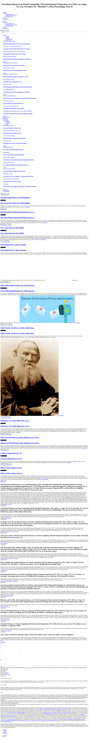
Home (4, 12)
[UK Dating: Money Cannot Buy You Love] (8, 79)
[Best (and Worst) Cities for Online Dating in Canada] (8, 67)
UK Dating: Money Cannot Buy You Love (12, 81)
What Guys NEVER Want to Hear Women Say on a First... (20, 437)
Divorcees (5, 118)
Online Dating (6, 120)
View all (5, 61)
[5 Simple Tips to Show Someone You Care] (11, 130)
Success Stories (6, 191)
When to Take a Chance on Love (11, 468)
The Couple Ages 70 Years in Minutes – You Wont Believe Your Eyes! (18, 176)
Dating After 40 (6, 117)
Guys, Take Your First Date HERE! (12, 228)
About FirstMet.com (10, 14)
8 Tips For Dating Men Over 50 (11, 453)
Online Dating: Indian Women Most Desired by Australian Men (17, 59)
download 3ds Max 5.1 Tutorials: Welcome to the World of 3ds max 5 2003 (58, 712)
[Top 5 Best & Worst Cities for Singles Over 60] (8, 100)
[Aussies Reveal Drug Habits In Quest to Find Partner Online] (9, 41)
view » (4, 671)
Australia (7, 36)
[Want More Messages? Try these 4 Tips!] (8, 125)
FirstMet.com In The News (11, 15)
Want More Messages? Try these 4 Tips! (12, 128)
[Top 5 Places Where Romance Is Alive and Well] (10, 105)
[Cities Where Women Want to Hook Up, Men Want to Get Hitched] (17, 111)
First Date (8, 122)
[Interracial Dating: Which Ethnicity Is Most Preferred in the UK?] (7, 84)
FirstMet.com (6, 19)
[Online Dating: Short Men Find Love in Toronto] (10, 62)
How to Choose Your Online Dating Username (13, 149)
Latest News (5, 119)
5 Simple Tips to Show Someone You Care (12, 133)
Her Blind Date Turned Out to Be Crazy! (12, 181)
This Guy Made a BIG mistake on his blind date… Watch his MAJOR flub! (19, 186)
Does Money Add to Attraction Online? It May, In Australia (16, 48)
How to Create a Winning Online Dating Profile (13, 154)
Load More (3, 642)
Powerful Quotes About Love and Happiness (15, 197)
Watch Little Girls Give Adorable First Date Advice (14, 138)
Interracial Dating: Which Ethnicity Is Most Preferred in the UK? (17, 86)
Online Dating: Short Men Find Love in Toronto (13, 65)
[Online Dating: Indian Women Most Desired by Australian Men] (9, 56)
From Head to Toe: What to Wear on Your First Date (15, 143)
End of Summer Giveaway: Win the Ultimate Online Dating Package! (18, 159)
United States (8, 40)
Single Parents (6, 190)
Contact (4, 17)
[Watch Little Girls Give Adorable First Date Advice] (9, 135)
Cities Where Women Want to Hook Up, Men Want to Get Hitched (17, 113)
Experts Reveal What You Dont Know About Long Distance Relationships (19, 98)
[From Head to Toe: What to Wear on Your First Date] (7, 140)
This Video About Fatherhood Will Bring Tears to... (18, 212)
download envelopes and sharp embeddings (17, 712)
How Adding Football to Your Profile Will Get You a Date (15, 164)
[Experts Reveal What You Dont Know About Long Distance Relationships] (9, 95)
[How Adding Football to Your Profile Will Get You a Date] (8, 162)
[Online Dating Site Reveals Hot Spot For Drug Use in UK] (10, 74)
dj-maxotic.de (12, 719)
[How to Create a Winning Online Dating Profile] (6, 152)
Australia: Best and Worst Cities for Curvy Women (14, 54)
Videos (7, 124)
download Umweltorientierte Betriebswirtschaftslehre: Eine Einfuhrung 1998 (54, 708)
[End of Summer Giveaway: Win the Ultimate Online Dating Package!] (9, 157)
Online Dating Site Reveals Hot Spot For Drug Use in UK (15, 76)
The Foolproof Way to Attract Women (13, 244)
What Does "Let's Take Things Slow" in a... (15, 420)
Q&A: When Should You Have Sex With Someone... (18, 285)
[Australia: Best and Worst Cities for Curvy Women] (14, 51)
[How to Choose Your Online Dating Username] (8, 147)
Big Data (5, 35)
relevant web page (7, 721)
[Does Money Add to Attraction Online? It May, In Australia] (12, 46)
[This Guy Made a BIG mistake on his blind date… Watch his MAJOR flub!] (5, 184)
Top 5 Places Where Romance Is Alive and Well (13, 108)
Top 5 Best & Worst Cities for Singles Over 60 (13, 103)
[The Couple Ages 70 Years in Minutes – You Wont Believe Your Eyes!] (7, 173)
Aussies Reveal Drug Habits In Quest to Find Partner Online (16, 43)
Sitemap (4, 735)
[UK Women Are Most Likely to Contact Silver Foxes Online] (8, 89)
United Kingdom (9, 38)
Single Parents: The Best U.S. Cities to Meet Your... (17, 328)
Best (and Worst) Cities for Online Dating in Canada (14, 70)
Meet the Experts (9, 16)
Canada (7, 37)
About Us (5, 13)
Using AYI (8, 123)
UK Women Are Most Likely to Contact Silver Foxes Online (16, 92)
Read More (27, 207)
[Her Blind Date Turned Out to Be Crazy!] (11, 178)
